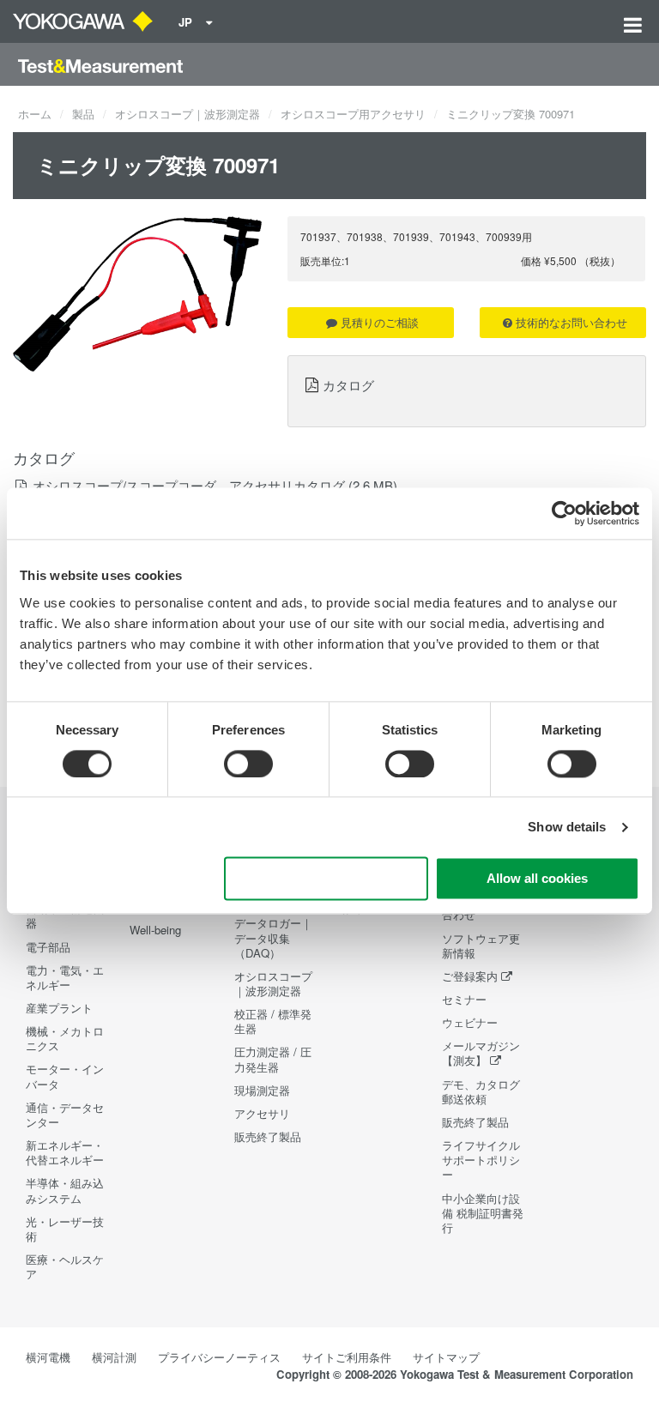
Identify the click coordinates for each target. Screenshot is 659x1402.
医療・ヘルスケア (65, 1266)
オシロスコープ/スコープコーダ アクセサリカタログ (189, 485)
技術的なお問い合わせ (571, 322)
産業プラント (59, 1008)
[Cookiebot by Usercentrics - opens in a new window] (564, 513)
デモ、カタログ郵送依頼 (481, 1091)
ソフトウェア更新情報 (481, 945)
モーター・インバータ (65, 1076)
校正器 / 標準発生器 (272, 1021)
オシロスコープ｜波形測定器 (187, 114)
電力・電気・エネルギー (65, 977)
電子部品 (48, 947)
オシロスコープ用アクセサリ (353, 114)
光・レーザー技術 (65, 1228)
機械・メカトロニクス (65, 1038)
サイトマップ (446, 1357)
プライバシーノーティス (219, 1357)
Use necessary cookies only (326, 879)
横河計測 (114, 1357)
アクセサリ (262, 1113)
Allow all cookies (537, 879)
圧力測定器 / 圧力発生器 (272, 1058)
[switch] (248, 763)
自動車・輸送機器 (65, 915)
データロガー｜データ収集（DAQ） (273, 937)
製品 (83, 114)
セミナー (464, 999)
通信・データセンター (65, 1114)
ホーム (34, 114)
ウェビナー (470, 1022)
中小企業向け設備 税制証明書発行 (482, 1213)
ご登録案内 (470, 976)
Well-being (155, 930)
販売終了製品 (267, 1136)
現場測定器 (262, 1090)
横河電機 (48, 1357)
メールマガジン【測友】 (481, 1052)
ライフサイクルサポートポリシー (481, 1159)
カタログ (348, 384)
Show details (567, 826)
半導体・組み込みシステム (65, 1190)
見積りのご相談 (380, 322)
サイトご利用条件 (346, 1357)
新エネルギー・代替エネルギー (65, 1152)
